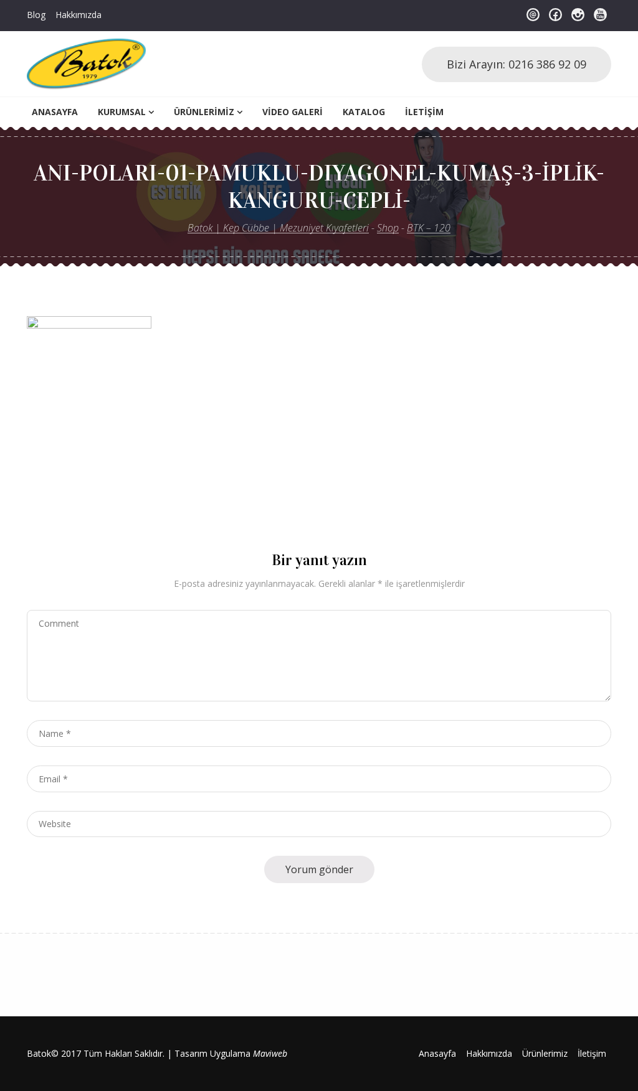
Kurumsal (122, 112)
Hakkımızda (78, 15)
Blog (36, 15)
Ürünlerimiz (204, 112)
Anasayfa (55, 112)
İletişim (424, 112)
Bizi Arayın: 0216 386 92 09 (516, 64)
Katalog (364, 112)
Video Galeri (292, 112)
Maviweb (270, 1053)
